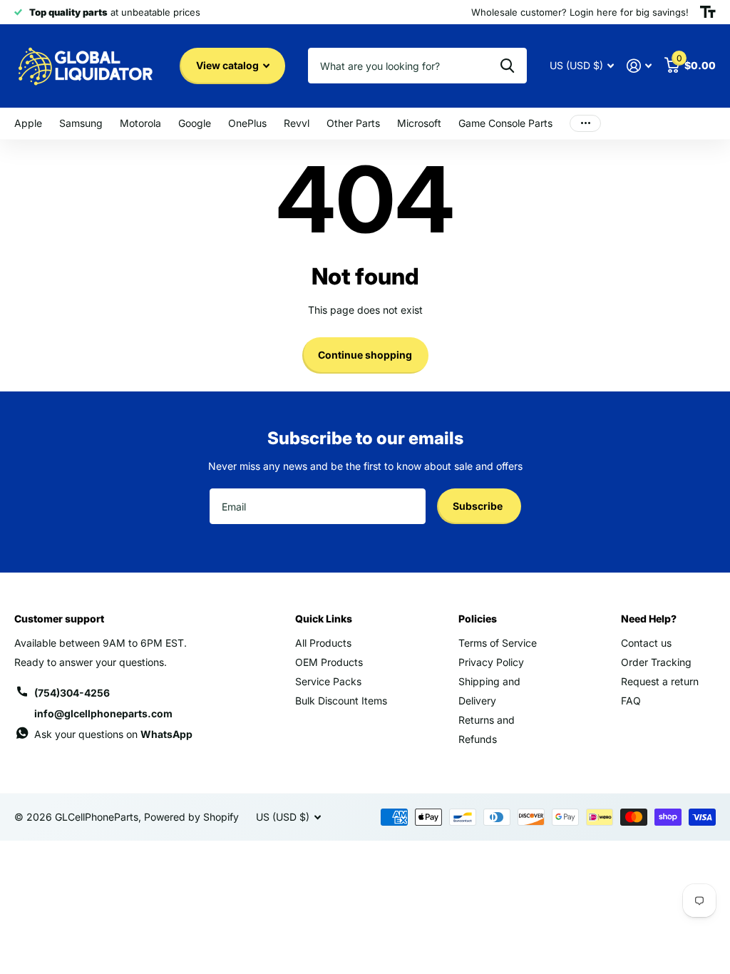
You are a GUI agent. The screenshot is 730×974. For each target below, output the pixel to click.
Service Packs (328, 681)
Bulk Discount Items (341, 700)
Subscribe (479, 506)
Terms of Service (497, 643)
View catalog (228, 65)
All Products (323, 643)
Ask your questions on (113, 734)
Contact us (646, 643)
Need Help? (649, 618)
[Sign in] (639, 66)
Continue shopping (365, 355)
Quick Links (323, 618)
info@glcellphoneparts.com (103, 713)
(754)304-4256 (72, 693)
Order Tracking (656, 662)
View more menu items (585, 124)
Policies (477, 618)
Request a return (660, 681)
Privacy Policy (491, 662)
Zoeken (507, 65)
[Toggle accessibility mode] (708, 12)
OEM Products (329, 662)
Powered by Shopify (191, 817)
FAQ (631, 700)
